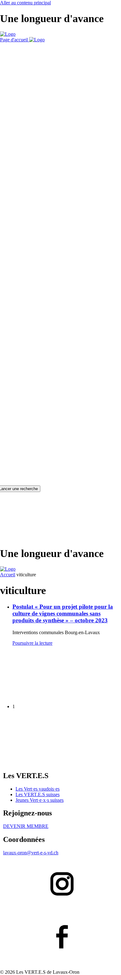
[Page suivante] (46, 759)
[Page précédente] (46, 696)
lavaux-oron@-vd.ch (30, 852)
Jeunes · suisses (40, 800)
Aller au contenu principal (25, 2)
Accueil (7, 574)
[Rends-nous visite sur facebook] (60, 937)
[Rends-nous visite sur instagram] (60, 884)
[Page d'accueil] (8, 34)
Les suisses (38, 794)
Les (38, 789)
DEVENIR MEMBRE (25, 826)
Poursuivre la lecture (32, 643)
